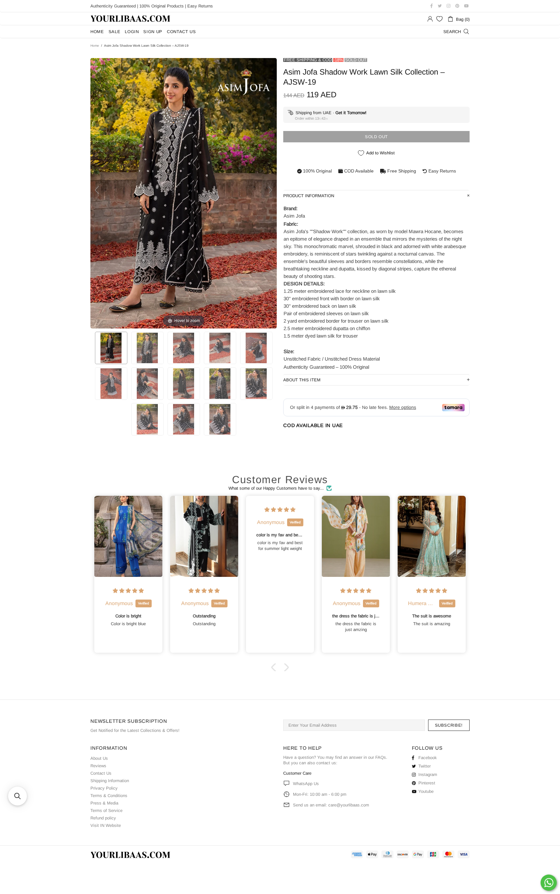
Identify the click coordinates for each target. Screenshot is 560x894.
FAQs (380, 757)
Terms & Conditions (108, 795)
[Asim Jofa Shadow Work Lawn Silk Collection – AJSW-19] (111, 348)
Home (94, 45)
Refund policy (103, 818)
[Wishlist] (439, 19)
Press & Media (104, 803)
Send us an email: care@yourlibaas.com (331, 805)
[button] (275, 667)
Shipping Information (109, 780)
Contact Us (100, 773)
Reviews (98, 765)
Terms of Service (106, 810)
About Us (99, 758)
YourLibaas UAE (130, 18)
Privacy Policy (104, 788)
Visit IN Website (105, 825)
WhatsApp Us (306, 783)
